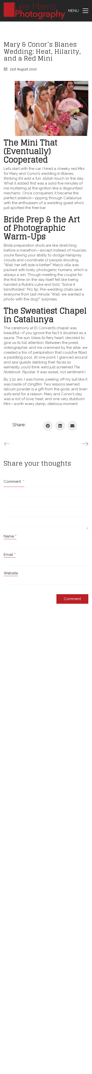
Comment (14, 481)
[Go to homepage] (34, 10)
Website (11, 573)
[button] (78, 10)
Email (9, 554)
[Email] (72, 426)
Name (10, 536)
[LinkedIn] (60, 426)
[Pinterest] (48, 426)
